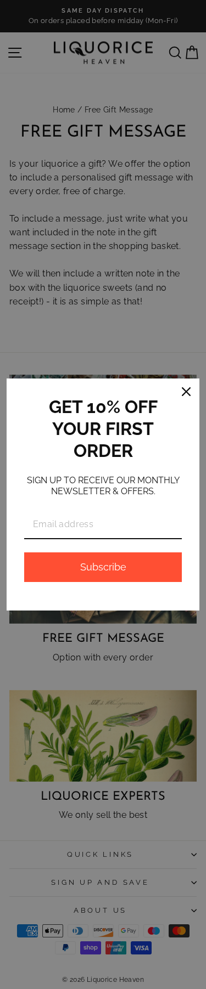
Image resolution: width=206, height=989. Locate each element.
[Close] (186, 391)
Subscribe (103, 567)
